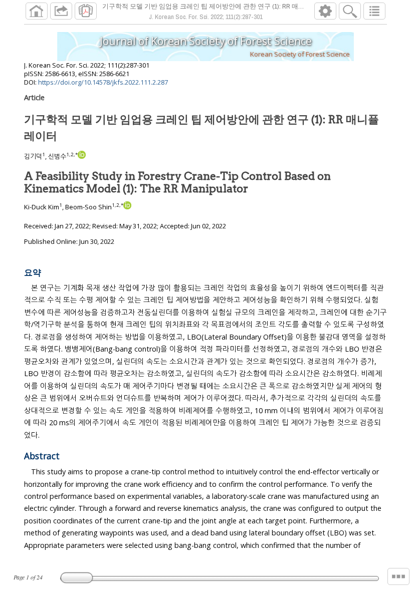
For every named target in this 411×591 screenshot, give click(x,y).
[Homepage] (37, 11)
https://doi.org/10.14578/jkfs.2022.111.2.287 (103, 82)
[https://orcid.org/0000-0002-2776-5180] (82, 156)
